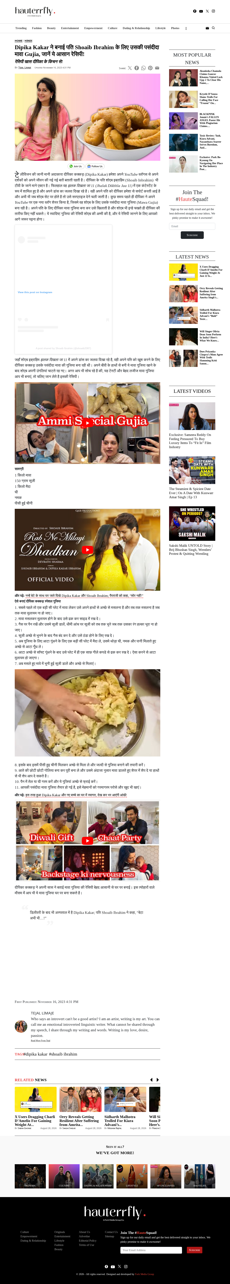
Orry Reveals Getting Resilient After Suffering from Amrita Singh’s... (211, 293)
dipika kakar (36, 1054)
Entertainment (70, 28)
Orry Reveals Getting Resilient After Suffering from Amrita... (79, 1121)
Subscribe (194, 1249)
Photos (175, 28)
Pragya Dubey (158, 1128)
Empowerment (93, 28)
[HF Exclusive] (165, 1175)
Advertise (84, 1236)
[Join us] (76, 167)
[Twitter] (207, 11)
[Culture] (64, 1175)
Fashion (37, 28)
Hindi (28, 40)
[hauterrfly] (34, 12)
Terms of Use (86, 1244)
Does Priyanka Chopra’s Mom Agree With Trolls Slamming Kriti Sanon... (211, 357)
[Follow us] (96, 167)
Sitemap (109, 1236)
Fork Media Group (144, 1274)
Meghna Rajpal (114, 1128)
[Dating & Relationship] (98, 1175)
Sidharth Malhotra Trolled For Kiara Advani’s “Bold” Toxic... (210, 314)
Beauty (51, 28)
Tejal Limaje (24, 67)
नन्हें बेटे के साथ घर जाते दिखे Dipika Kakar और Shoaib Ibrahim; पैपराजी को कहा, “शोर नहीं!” (84, 596)
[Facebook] (194, 11)
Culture (112, 28)
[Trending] (30, 1175)
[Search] (213, 28)
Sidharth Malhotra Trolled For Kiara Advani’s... (119, 1121)
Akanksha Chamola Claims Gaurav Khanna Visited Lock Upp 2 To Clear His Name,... (211, 77)
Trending (21, 28)
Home (18, 40)
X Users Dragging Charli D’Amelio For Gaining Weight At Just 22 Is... (211, 271)
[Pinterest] (150, 67)
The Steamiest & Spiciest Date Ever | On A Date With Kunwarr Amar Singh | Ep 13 (191, 493)
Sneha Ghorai (24, 1128)
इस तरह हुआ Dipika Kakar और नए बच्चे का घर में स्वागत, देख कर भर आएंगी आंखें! (76, 795)
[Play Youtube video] (87, 423)
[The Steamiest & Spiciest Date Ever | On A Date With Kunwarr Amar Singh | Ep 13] (192, 469)
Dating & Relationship (136, 28)
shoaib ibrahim (64, 1054)
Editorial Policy (87, 1240)
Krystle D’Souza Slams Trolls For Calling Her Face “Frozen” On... (209, 98)
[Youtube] (201, 11)
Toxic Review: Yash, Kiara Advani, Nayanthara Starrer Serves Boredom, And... (210, 141)
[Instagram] (213, 11)
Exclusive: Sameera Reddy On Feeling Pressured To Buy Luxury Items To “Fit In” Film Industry (190, 441)
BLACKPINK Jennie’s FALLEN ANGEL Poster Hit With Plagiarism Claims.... (210, 120)
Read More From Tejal (40, 1040)
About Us (84, 1232)
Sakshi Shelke (69, 1128)
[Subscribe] (207, 28)
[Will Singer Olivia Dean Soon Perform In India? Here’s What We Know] (183, 336)
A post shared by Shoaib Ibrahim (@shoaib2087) (63, 348)
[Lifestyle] (132, 1175)
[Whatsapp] (143, 67)
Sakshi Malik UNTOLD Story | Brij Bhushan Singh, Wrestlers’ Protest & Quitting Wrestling (191, 550)
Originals (59, 1232)
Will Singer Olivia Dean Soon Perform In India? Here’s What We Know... (210, 336)
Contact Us (111, 1232)
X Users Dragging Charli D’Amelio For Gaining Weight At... (35, 1121)
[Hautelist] (199, 1175)
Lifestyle (160, 28)
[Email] (157, 67)
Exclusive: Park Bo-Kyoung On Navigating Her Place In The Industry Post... (211, 163)
